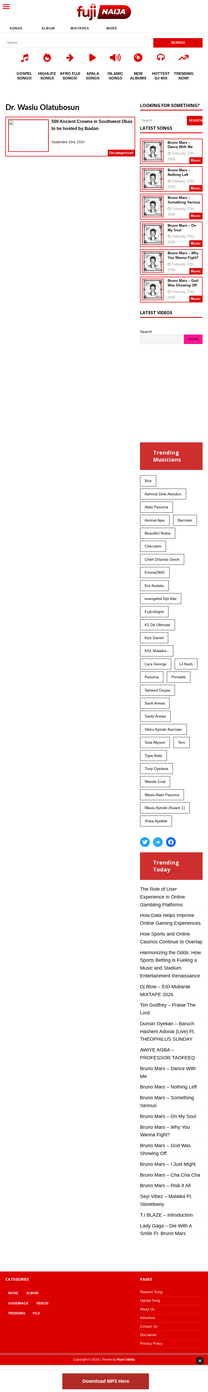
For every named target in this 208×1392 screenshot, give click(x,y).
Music (13, 1293)
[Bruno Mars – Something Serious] (152, 214)
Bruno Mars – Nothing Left (179, 172)
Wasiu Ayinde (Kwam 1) (165, 808)
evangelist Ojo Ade (161, 598)
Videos (42, 1303)
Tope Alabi (153, 755)
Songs (15, 28)
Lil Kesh (186, 664)
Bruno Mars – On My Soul (168, 1116)
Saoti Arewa (155, 703)
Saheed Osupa (157, 690)
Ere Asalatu (154, 585)
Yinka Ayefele (156, 821)
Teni (181, 742)
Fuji (36, 1313)
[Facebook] (171, 842)
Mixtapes (80, 28)
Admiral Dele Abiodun (163, 494)
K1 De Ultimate (157, 625)
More (111, 28)
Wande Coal (155, 781)
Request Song (151, 1292)
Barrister (185, 520)
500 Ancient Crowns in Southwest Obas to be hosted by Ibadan (91, 125)
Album (48, 28)
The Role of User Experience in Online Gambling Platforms (162, 896)
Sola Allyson (155, 742)
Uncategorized (121, 153)
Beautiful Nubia (158, 533)
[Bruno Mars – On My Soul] (152, 241)
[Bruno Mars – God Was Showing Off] (152, 297)
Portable (178, 677)
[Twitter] (145, 842)
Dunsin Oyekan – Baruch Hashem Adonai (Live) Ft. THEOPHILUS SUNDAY (167, 1031)
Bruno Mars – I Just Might (168, 1164)
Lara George (156, 664)
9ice (148, 481)
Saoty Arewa (155, 716)
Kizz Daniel (154, 638)
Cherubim (153, 546)
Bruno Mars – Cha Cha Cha (170, 1175)
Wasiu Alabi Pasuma (162, 795)
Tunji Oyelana (156, 768)
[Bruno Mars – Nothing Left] (152, 186)
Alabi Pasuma (156, 507)
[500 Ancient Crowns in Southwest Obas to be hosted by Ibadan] (28, 136)
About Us (147, 1309)
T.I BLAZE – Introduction (166, 1215)
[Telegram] (158, 842)
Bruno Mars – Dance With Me (180, 145)
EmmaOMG (155, 572)
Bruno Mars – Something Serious (184, 200)
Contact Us (149, 1326)
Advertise (147, 1318)
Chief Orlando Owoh (162, 559)
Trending (16, 1313)
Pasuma (152, 677)
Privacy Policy (151, 1343)
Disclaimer (148, 1335)
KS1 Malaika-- (157, 651)
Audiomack (18, 1303)
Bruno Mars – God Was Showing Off (183, 283)
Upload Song (150, 1300)
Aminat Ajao (155, 520)
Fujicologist (154, 611)
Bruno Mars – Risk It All (165, 1185)
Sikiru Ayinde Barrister (163, 729)
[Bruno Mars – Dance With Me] (152, 158)
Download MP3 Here (105, 1381)
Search (146, 331)
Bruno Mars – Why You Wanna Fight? (183, 255)
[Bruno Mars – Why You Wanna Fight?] (152, 269)
